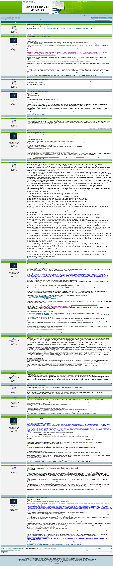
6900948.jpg (39, 84)
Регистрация (84, 1)
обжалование (55, 153)
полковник (13, 373)
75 (48, 497)
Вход (89, 1)
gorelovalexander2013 (14, 162)
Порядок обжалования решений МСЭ (37, 457)
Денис (13, 79)
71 (47, 385)
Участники (95, 15)
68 (47, 262)
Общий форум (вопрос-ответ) (18, 19)
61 (50, 24)
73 (48, 417)
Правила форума (102, 15)
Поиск (107, 15)
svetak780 (13, 24)
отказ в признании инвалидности (32, 19)
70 (47, 373)
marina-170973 (13, 397)
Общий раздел (8, 19)
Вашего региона (80, 157)
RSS (34, 2)
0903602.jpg (63, 28)
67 (47, 162)
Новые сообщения (88, 15)
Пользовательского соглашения (78, 557)
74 (48, 465)
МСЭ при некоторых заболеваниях (36, 114)
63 (47, 79)
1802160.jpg (75, 28)
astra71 (13, 36)
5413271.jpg (39, 28)
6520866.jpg (86, 28)
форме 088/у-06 (71, 291)
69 (47, 336)
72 (48, 397)
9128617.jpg (51, 28)
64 (47, 91)
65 (47, 118)
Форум (2, 19)
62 (50, 36)
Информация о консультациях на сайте (37, 107)
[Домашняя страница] (31, 34)
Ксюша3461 (13, 118)
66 (47, 132)
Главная (79, 1)
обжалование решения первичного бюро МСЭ (47, 157)
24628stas (13, 465)
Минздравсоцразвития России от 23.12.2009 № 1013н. (41, 55)
